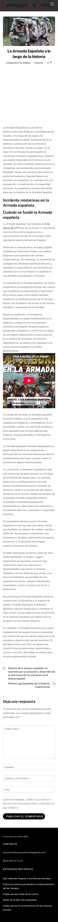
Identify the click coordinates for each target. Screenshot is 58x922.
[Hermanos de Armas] (28, 7)
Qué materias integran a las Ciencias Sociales (27, 878)
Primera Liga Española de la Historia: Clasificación (29, 685)
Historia (38, 62)
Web (7, 790)
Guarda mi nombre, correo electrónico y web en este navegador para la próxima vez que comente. (29, 804)
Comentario (12, 729)
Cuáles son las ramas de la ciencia (20, 894)
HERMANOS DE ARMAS (18, 63)
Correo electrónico (17, 778)
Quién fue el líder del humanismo (20, 900)
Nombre (10, 767)
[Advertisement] (29, 95)
